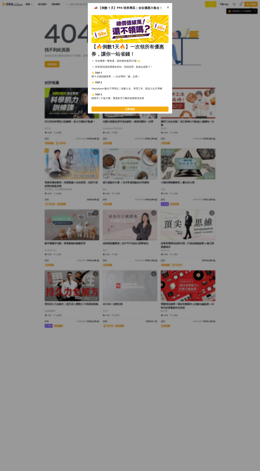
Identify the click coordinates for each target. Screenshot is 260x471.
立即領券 (130, 109)
